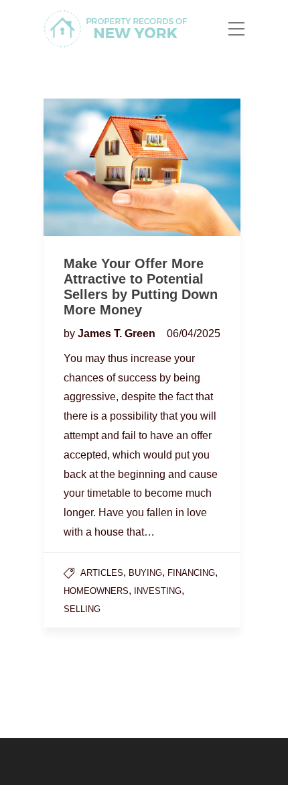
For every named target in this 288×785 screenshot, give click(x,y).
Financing (191, 573)
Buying (145, 573)
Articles (101, 573)
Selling (82, 609)
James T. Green (118, 333)
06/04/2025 (193, 333)
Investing (158, 591)
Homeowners (96, 591)
